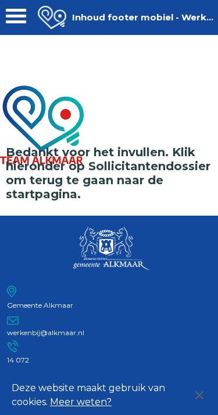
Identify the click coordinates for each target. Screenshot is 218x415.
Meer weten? (81, 401)
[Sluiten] (199, 395)
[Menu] (16, 19)
